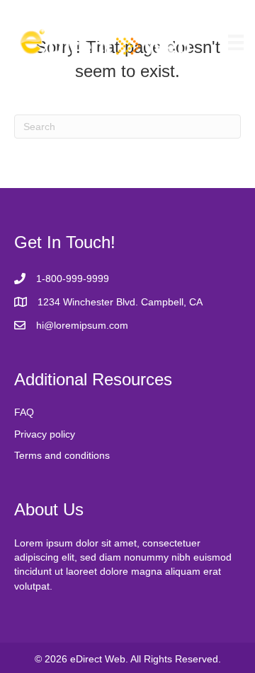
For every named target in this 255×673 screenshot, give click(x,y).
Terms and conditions (62, 455)
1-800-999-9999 (72, 278)
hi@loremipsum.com (82, 325)
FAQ (24, 412)
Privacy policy (44, 434)
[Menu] (236, 42)
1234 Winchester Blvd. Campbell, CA (120, 302)
